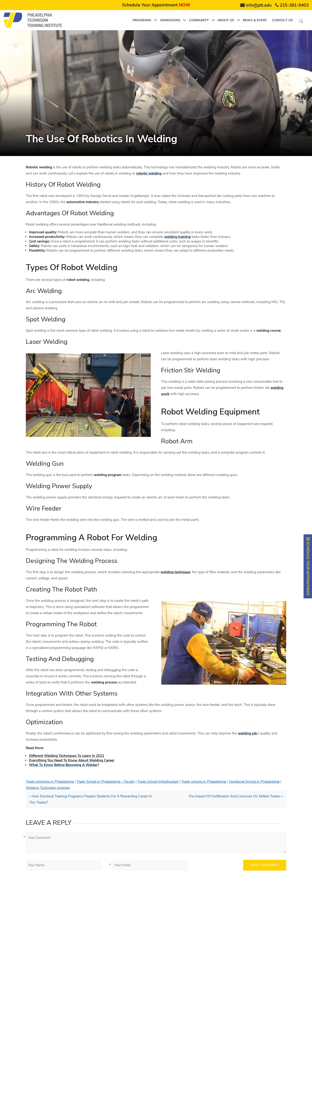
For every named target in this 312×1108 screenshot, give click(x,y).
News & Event (255, 20)
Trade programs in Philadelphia (50, 781)
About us (225, 20)
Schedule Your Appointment (156, 5)
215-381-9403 (294, 5)
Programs (142, 20)
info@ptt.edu (259, 5)
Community (199, 20)
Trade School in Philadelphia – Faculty (106, 781)
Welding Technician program (48, 787)
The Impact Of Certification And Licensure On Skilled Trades (234, 796)
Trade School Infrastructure (158, 781)
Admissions (170, 20)
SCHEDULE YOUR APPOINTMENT (308, 568)
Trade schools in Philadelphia (203, 781)
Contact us (282, 20)
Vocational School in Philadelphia (254, 781)
